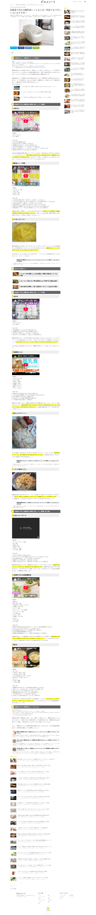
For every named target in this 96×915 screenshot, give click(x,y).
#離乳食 (13, 61)
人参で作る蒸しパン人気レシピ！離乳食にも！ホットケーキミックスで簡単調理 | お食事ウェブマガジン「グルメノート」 (38, 749)
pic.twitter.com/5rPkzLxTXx (28, 713)
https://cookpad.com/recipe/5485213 (20, 491)
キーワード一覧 (62, 895)
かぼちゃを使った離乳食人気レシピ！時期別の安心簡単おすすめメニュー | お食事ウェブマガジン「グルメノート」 (38, 740)
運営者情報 (71, 895)
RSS (61, 898)
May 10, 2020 (42, 67)
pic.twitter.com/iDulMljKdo (39, 66)
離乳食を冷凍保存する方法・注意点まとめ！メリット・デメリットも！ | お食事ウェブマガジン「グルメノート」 (38, 732)
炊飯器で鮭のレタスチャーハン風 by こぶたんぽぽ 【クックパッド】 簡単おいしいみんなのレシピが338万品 (38, 461)
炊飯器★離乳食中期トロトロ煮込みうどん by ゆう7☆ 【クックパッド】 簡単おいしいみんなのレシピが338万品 (38, 503)
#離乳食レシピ (32, 66)
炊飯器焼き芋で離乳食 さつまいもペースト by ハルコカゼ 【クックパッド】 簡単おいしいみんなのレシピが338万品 (38, 260)
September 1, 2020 (27, 715)
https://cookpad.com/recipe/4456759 (20, 242)
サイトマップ (71, 896)
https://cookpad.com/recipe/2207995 (20, 449)
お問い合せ (62, 896)
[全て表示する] (18, 52)
